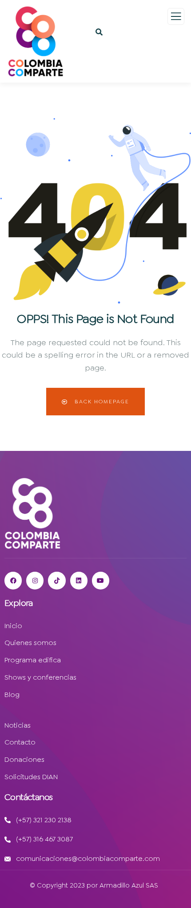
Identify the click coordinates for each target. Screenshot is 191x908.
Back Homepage (100, 401)
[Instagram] (35, 580)
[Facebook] (13, 580)
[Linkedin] (79, 580)
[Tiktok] (56, 580)
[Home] (32, 513)
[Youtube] (100, 580)
